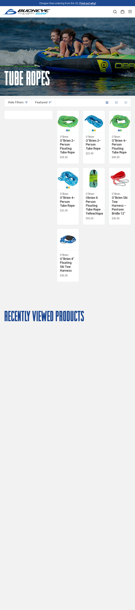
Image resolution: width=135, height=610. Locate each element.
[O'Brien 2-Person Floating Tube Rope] (68, 121)
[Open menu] (130, 12)
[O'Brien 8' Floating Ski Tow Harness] (68, 239)
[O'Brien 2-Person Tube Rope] (94, 121)
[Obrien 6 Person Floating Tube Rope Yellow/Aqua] (94, 178)
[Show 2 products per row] (107, 102)
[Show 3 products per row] (116, 102)
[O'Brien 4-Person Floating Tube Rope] (120, 121)
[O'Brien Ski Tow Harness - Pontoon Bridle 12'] (120, 178)
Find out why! (87, 3)
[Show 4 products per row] (126, 102)
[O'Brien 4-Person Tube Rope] (68, 178)
